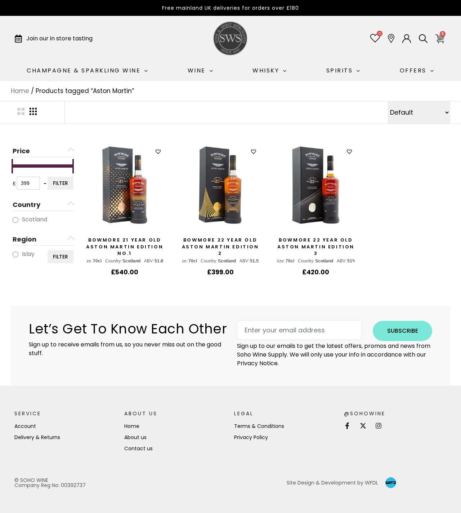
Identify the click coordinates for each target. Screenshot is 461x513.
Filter (60, 183)
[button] (159, 151)
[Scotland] (15, 220)
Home (20, 91)
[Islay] (15, 254)
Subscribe (402, 331)
